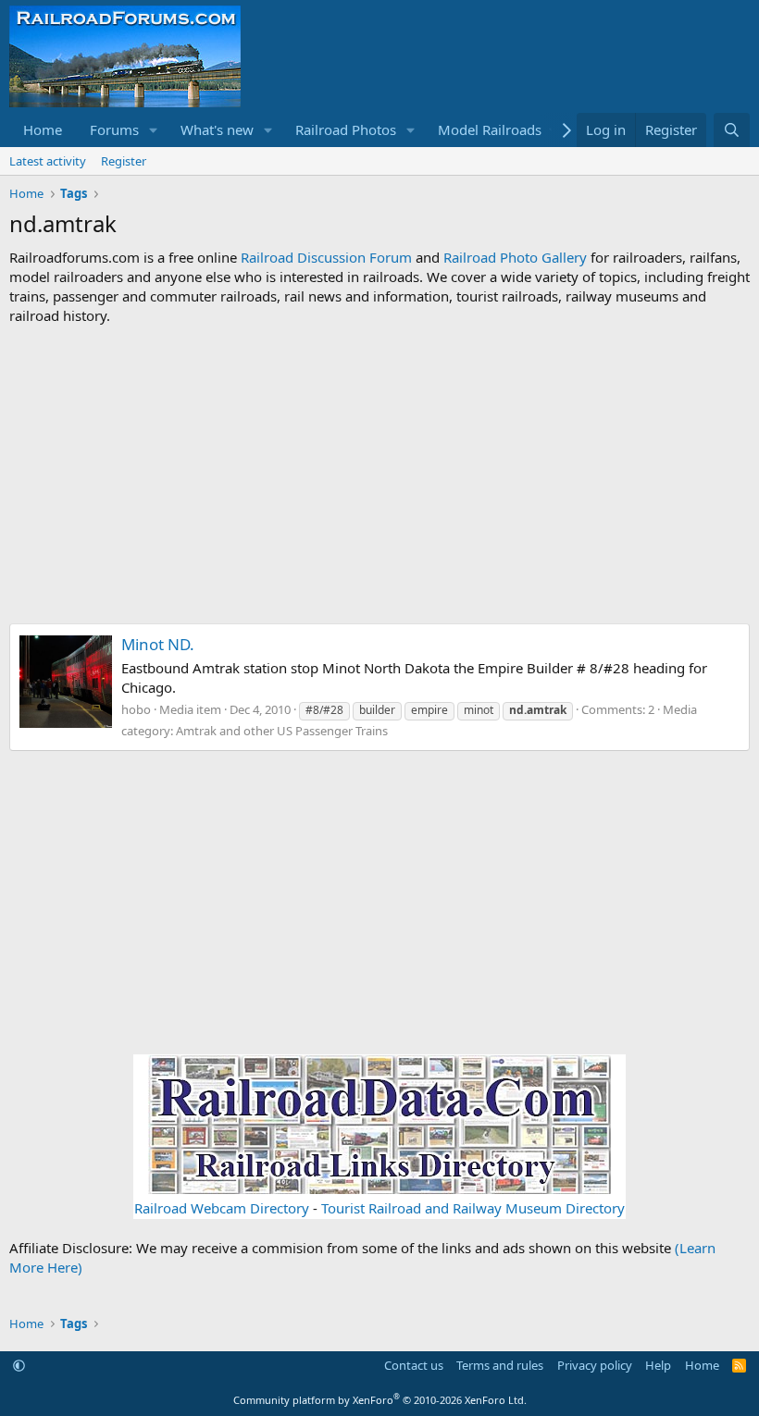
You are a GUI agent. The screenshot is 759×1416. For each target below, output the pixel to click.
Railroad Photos (345, 129)
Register (123, 161)
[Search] (732, 130)
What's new (217, 129)
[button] (154, 130)
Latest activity (47, 161)
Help (658, 1365)
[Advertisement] (379, 474)
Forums (114, 129)
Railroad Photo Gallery (515, 257)
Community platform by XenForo (380, 1400)
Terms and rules (499, 1365)
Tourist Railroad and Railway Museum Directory (473, 1208)
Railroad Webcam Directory (221, 1208)
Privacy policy (594, 1365)
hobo (136, 709)
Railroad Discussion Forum (326, 257)
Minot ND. (157, 644)
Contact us (413, 1365)
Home (42, 129)
